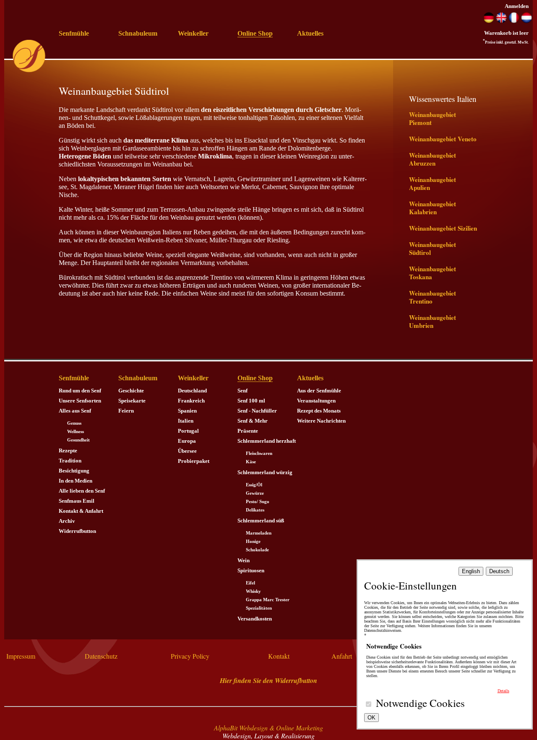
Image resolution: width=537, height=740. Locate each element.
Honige (253, 541)
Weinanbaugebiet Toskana (432, 272)
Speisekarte (132, 400)
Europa (187, 441)
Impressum (20, 656)
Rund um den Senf (80, 390)
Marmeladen (258, 533)
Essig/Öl (254, 485)
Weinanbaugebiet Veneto (443, 138)
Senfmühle (74, 33)
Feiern (126, 411)
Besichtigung (74, 470)
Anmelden (517, 6)
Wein (243, 560)
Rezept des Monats (319, 411)
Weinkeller (193, 33)
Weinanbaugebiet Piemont (432, 118)
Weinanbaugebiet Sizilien (443, 228)
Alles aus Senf (75, 411)
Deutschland (192, 390)
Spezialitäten (259, 608)
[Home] (29, 70)
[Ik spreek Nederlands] (526, 21)
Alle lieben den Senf (82, 491)
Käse (251, 462)
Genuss (74, 423)
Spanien (187, 411)
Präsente (247, 431)
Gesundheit (78, 440)
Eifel (250, 583)
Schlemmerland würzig (264, 472)
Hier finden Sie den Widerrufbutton (268, 680)
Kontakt (278, 656)
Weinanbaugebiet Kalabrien (432, 207)
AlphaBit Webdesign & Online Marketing (268, 727)
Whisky (253, 591)
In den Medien (75, 481)
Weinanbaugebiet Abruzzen (432, 159)
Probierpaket (193, 461)
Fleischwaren (259, 453)
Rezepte (68, 450)
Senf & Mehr (252, 421)
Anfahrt (341, 656)
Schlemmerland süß (260, 520)
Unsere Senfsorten (80, 400)
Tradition (70, 460)
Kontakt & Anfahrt (81, 511)
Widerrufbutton (77, 531)
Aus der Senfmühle (319, 390)
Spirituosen (250, 570)
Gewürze (255, 493)
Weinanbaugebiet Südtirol (432, 248)
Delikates (255, 510)
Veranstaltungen (316, 400)
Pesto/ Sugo (257, 501)
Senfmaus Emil (76, 501)
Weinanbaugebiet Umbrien (432, 321)
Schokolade (257, 550)
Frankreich (191, 400)
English (471, 571)
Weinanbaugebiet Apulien (432, 183)
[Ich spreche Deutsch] (488, 21)
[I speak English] (501, 21)
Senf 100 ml (251, 400)
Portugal (188, 431)
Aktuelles (310, 33)
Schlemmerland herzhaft (266, 441)
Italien (185, 421)
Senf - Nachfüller (257, 411)
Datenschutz (101, 656)
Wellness (75, 431)
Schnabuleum (137, 33)
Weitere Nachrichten (321, 421)
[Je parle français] (514, 21)
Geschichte (131, 390)
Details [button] (503, 690)
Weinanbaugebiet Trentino (432, 297)
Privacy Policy (190, 656)
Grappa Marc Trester (267, 599)
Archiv (67, 521)
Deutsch (499, 571)
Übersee (187, 451)
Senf (242, 390)
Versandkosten (254, 618)
